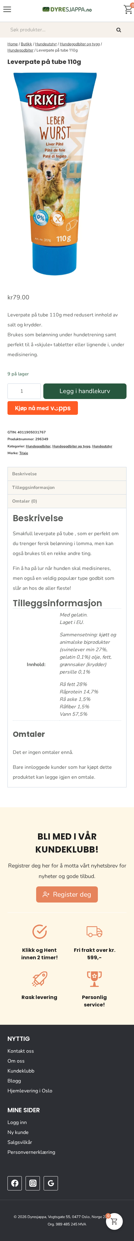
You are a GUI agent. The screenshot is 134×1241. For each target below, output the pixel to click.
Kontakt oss (20, 1051)
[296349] (54, 174)
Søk (119, 30)
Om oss (16, 1061)
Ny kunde (18, 1132)
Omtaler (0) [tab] (24, 501)
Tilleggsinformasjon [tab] (33, 487)
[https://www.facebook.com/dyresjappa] (14, 1183)
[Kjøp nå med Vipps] (42, 408)
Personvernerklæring (31, 1152)
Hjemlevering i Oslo (29, 1090)
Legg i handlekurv (85, 391)
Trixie (23, 453)
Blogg (14, 1080)
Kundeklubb (20, 1071)
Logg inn (17, 1122)
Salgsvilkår (19, 1142)
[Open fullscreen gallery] (120, 273)
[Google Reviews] (51, 1183)
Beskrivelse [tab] (24, 474)
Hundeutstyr (102, 446)
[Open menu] (7, 9)
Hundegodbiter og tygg (71, 446)
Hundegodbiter (38, 446)
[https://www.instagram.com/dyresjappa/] (33, 1183)
